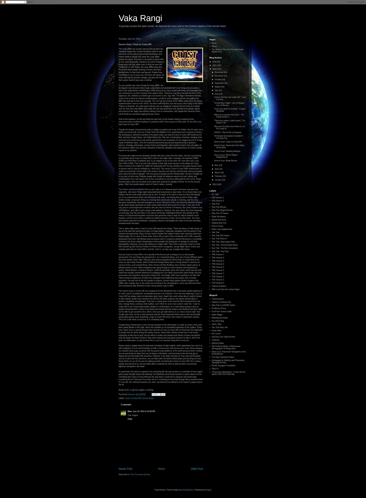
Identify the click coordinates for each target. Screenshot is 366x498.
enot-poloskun (187, 490)
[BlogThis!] (155, 394)
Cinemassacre (218, 299)
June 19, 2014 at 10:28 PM (144, 411)
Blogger (208, 490)
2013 (214, 184)
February (219, 176)
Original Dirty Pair (219, 223)
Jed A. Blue (216, 324)
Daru (130, 411)
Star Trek (215, 232)
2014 (214, 69)
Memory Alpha (218, 343)
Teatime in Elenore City (221, 302)
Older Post (197, 468)
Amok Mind (216, 330)
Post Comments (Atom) (140, 474)
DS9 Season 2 (218, 201)
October (218, 79)
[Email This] (153, 394)
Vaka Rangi (140, 18)
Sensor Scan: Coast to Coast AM (228, 142)
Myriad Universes (219, 220)
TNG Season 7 (218, 273)
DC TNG (215, 194)
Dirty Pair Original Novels (222, 210)
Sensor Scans (148, 398)
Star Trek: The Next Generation (225, 248)
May (217, 165)
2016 (214, 62)
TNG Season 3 (218, 261)
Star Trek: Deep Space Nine (223, 242)
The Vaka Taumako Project (223, 357)
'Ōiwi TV (215, 369)
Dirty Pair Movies (219, 207)
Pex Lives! (216, 334)
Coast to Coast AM (133, 398)
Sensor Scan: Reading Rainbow (227, 151)
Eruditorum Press (219, 308)
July (217, 90)
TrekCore (215, 340)
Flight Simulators (219, 217)
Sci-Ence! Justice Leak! (222, 311)
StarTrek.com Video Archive (223, 337)
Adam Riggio (217, 315)
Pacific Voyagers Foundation (223, 365)
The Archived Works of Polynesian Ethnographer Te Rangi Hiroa (226, 347)
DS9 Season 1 (218, 197)
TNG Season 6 (218, 270)
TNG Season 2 (218, 258)
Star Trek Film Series (220, 235)
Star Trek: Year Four (220, 251)
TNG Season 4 (218, 264)
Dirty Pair (215, 204)
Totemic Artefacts (219, 286)
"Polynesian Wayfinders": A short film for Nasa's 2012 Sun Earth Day (228, 373)
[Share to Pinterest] (164, 394)
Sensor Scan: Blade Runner (225, 161)
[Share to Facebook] (161, 394)
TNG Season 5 (218, 267)
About (214, 46)
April (217, 169)
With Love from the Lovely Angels (226, 289)
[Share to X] (158, 394)
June (217, 94)
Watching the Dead (219, 318)
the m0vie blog (218, 321)
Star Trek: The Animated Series (225, 245)
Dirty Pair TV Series (220, 213)
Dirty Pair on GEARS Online (223, 305)
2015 (214, 65)
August (218, 87)
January (218, 180)
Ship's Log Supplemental (222, 229)
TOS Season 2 (218, 280)
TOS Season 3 (218, 283)
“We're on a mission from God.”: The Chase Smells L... (229, 116)
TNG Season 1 (218, 254)
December (219, 72)
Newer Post (125, 468)
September (219, 83)
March (217, 172)
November (219, 76)
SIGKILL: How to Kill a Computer (227, 132)
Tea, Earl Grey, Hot (220, 327)
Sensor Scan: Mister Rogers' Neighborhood (226, 156)
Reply (130, 419)
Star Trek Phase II (219, 239)
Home (161, 468)
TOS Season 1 (218, 276)
